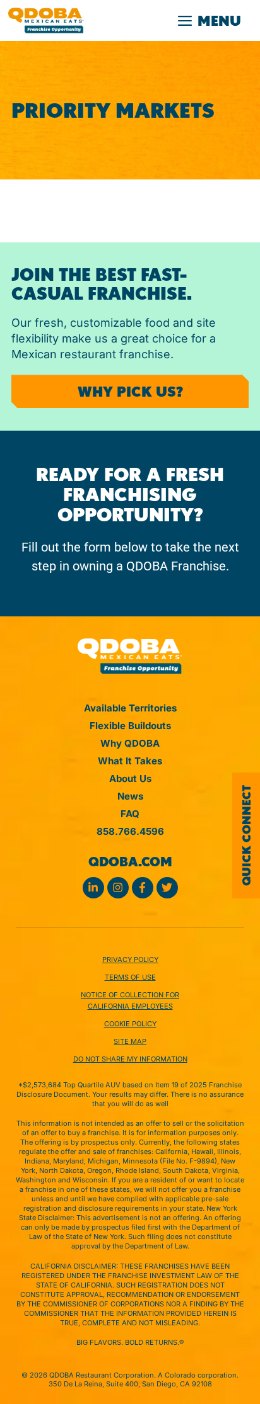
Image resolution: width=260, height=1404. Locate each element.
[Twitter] (167, 887)
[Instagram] (118, 887)
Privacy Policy (130, 959)
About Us (130, 778)
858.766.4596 (130, 831)
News (130, 796)
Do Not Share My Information (130, 1059)
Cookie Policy (130, 1023)
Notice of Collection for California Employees (130, 1000)
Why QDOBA (130, 743)
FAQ (130, 814)
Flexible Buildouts (130, 726)
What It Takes (130, 761)
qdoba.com (130, 861)
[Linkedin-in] (93, 887)
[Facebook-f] (142, 887)
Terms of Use (130, 977)
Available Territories (130, 708)
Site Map (130, 1041)
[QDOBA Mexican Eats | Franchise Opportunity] (46, 20)
